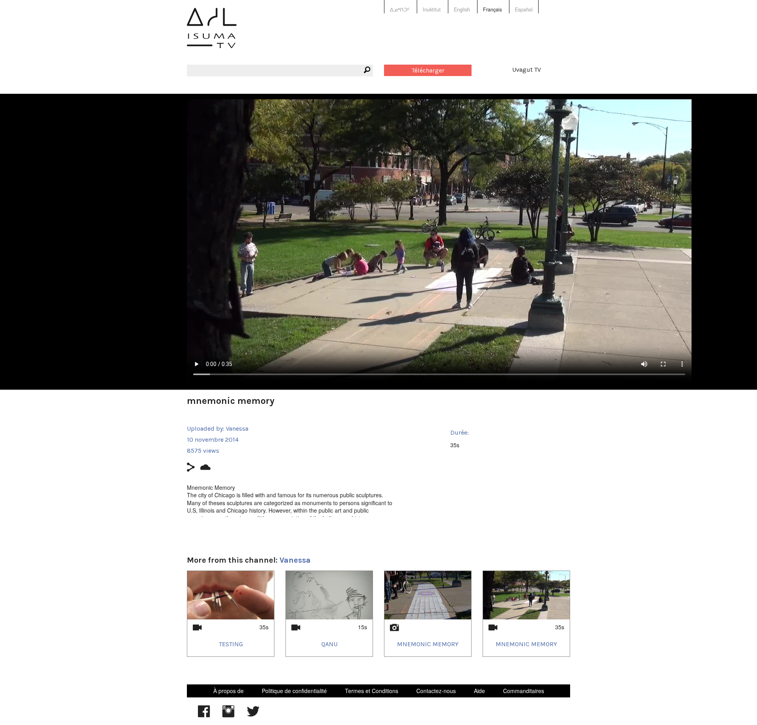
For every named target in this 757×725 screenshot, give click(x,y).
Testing (231, 644)
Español (524, 9)
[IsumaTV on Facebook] (203, 715)
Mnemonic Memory (428, 644)
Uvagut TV (526, 69)
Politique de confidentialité (294, 691)
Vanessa (237, 428)
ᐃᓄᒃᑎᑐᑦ (400, 9)
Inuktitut (432, 9)
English (462, 9)
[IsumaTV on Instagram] (228, 715)
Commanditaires (523, 691)
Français (492, 9)
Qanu (329, 644)
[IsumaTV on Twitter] (253, 715)
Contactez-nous (436, 691)
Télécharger (428, 70)
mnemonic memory (526, 644)
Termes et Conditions (371, 691)
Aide (479, 691)
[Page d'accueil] (212, 33)
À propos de (228, 691)
